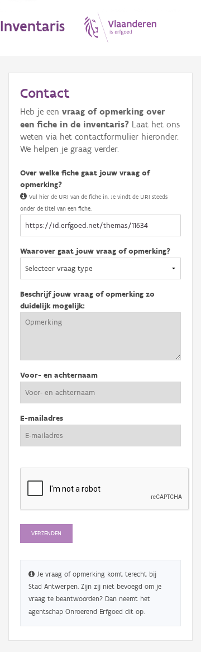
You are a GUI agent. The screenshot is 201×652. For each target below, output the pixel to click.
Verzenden (46, 533)
